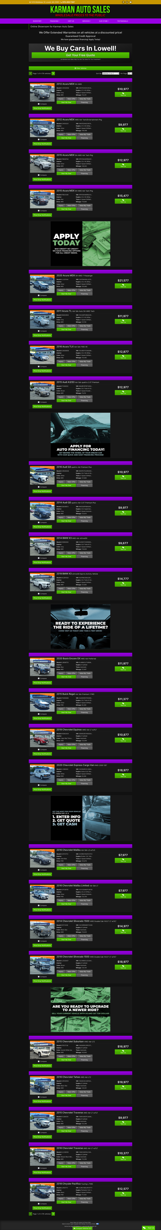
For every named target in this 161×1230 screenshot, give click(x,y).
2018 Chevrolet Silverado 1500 (86, 956)
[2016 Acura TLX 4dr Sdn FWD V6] (42, 355)
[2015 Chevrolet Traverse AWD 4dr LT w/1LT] (42, 1121)
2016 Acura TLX (72, 346)
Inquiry (61, 99)
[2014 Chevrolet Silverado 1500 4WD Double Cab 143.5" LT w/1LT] (42, 929)
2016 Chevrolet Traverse (77, 1148)
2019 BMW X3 (77, 573)
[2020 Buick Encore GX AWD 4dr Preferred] (42, 667)
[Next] (53, 73)
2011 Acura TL (75, 311)
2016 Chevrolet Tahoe (74, 1077)
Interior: (59, 90)
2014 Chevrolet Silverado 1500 (86, 921)
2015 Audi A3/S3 (78, 382)
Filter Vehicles (81, 68)
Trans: (78, 92)
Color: (59, 92)
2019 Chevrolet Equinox (77, 729)
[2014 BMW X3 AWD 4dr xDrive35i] (42, 546)
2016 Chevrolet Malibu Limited (77, 885)
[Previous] (30, 73)
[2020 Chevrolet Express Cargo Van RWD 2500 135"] (42, 773)
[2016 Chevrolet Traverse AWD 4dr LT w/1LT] (42, 1156)
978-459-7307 (68, 2)
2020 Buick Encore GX (76, 658)
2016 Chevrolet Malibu (76, 850)
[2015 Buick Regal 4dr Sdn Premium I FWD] (42, 702)
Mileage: (78, 95)
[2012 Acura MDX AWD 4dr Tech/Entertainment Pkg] (42, 128)
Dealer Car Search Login (67, 1223)
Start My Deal (66, 102)
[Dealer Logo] (80, 11)
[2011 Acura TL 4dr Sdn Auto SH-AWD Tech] (42, 319)
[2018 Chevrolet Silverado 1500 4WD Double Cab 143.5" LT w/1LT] (42, 965)
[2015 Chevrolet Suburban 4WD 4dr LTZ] (42, 1050)
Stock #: (59, 88)
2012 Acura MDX (69, 84)
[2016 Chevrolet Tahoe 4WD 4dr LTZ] (42, 1085)
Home (71, 1222)
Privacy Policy (88, 1222)
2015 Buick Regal (75, 694)
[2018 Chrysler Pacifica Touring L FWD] (42, 1192)
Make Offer (71, 99)
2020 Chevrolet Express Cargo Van (82, 765)
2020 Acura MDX (75, 275)
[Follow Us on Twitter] (127, 2)
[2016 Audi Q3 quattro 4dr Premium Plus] (42, 475)
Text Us (123, 95)
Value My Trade (85, 99)
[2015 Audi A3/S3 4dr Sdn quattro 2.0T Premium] (42, 390)
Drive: (58, 95)
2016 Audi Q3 (74, 467)
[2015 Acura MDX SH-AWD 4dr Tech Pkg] (42, 163)
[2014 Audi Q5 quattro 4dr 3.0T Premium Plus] (42, 511)
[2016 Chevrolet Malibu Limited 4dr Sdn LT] (42, 894)
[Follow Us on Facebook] (123, 2)
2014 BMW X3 (72, 538)
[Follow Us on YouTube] (130, 2)
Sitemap (83, 1223)
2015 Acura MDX (75, 155)
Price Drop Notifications (42, 108)
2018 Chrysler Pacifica (75, 1183)
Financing (84, 102)
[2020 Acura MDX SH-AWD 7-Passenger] (42, 284)
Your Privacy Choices (91, 1223)
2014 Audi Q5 (76, 502)
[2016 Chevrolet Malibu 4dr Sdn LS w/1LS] (42, 858)
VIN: (77, 88)
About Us (76, 1222)
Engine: (78, 90)
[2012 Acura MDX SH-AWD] (42, 92)
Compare (43, 104)
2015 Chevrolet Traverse (77, 1112)
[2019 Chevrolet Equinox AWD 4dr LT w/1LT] (42, 738)
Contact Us (81, 1222)
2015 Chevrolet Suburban (76, 1041)
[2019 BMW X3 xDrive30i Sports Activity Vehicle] (42, 582)
